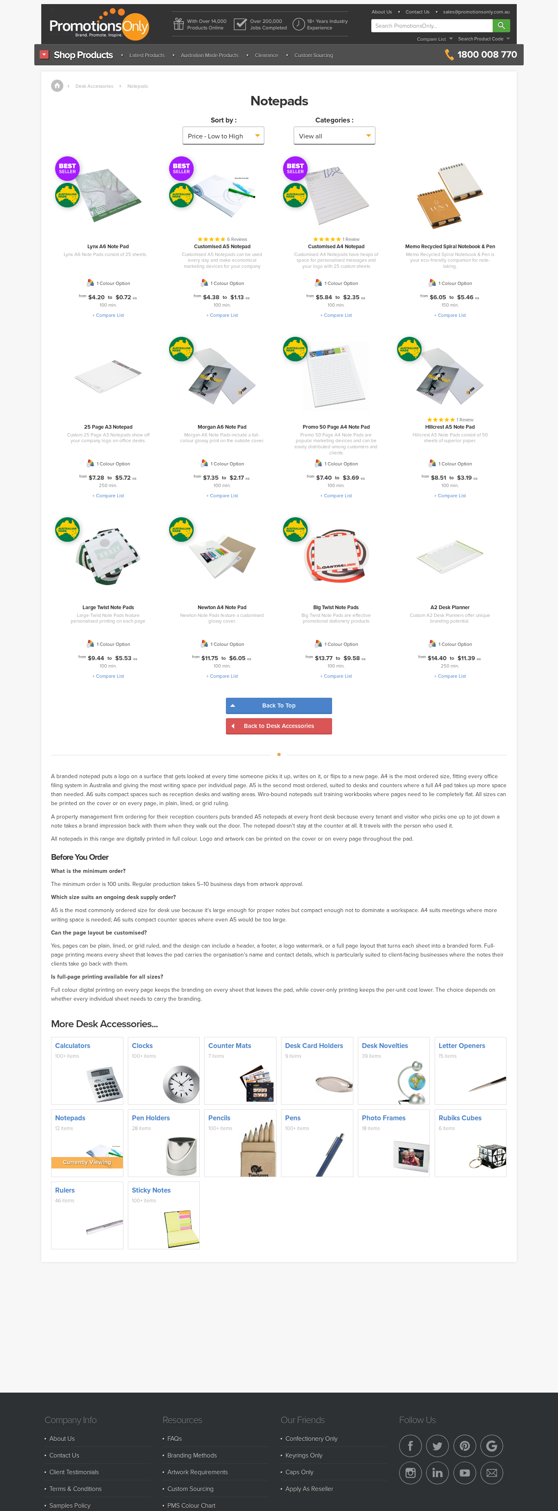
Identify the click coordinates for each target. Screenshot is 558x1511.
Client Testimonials (74, 1471)
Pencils (219, 1118)
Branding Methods (192, 1455)
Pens (293, 1118)
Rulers (65, 1190)
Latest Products (147, 55)
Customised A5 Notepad (222, 246)
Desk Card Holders (314, 1045)
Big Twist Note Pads (336, 607)
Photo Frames (384, 1118)
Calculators (72, 1045)
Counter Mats (229, 1045)
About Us (382, 11)
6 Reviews (237, 239)
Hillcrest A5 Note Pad (450, 427)
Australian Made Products (210, 55)
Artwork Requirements (197, 1471)
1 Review (351, 239)
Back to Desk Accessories (279, 725)
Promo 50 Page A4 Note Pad (336, 427)
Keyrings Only (304, 1455)
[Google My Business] (491, 1446)
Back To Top (279, 705)
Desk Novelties (385, 1045)
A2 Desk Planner (450, 607)
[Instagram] (410, 1473)
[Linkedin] (437, 1473)
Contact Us (418, 11)
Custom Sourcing (314, 55)
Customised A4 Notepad (336, 246)
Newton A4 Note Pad (222, 607)
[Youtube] (464, 1473)
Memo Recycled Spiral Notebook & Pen (450, 246)
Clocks (142, 1045)
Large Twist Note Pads (108, 607)
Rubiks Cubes (460, 1118)
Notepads (137, 85)
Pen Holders (151, 1118)
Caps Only (299, 1471)
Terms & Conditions (75, 1488)
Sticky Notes (151, 1190)
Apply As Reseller (309, 1488)
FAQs (174, 1438)
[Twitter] (437, 1446)
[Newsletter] (491, 1473)
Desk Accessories (94, 85)
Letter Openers (462, 1045)
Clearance (266, 55)
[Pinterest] (464, 1446)
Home (57, 86)
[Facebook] (410, 1446)
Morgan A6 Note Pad (222, 427)
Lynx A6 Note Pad (108, 246)
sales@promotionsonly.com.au (476, 11)
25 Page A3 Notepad (108, 427)
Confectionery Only (311, 1438)
